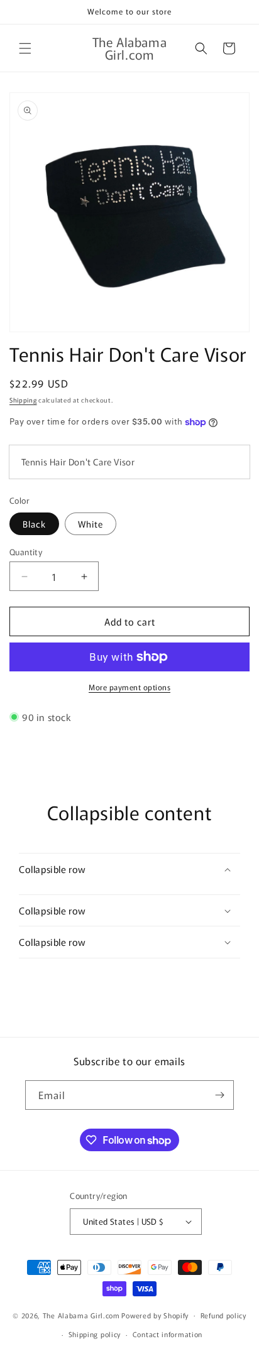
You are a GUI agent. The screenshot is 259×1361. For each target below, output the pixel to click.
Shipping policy (95, 1334)
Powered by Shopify (155, 1314)
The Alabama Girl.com (81, 1314)
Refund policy (223, 1315)
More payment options (129, 686)
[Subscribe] (219, 1095)
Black (34, 524)
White (90, 524)
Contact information (167, 1334)
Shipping (23, 399)
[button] (25, 48)
